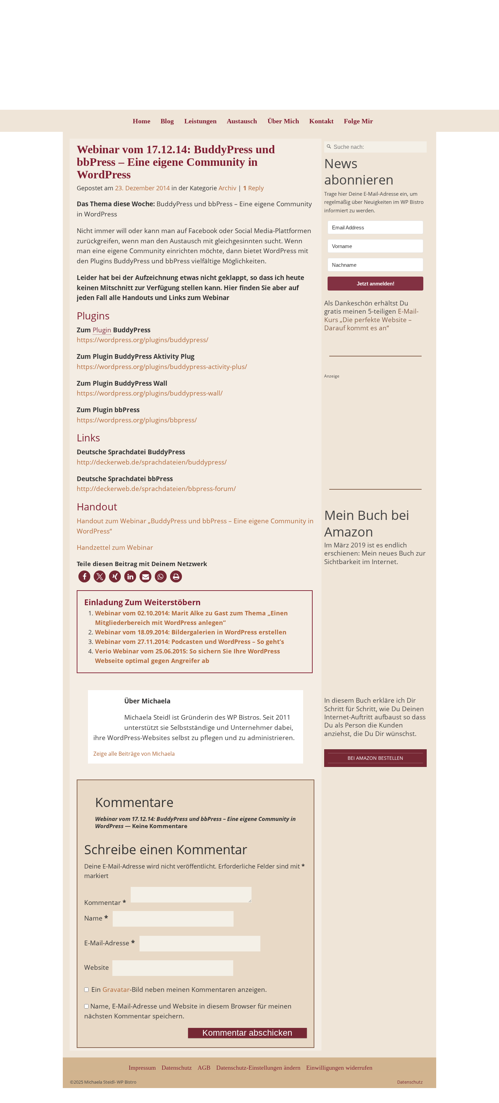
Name (96, 918)
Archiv (227, 188)
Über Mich (283, 121)
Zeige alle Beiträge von (134, 753)
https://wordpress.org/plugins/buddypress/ (142, 339)
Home (141, 121)
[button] (84, 576)
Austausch (242, 121)
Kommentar (105, 902)
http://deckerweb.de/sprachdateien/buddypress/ (152, 462)
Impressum (142, 1067)
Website (96, 967)
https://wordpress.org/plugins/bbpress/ (137, 420)
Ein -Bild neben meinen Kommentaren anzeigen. (179, 989)
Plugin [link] (102, 330)
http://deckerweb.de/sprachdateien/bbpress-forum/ (156, 488)
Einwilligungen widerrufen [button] (339, 1067)
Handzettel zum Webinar (115, 547)
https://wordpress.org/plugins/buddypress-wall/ (150, 393)
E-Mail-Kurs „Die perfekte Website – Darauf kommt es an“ (371, 319)
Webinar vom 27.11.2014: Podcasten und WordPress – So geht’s (189, 641)
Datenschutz (177, 1067)
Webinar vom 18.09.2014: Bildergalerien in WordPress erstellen (191, 632)
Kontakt (321, 121)
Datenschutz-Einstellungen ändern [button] (258, 1067)
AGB (204, 1067)
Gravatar (116, 989)
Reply (253, 188)
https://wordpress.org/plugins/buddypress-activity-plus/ (162, 366)
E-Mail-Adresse (109, 943)
